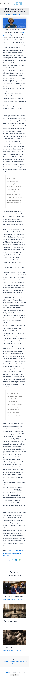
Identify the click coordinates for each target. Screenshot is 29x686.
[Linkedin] (16, 560)
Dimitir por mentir (11, 621)
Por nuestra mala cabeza (13, 596)
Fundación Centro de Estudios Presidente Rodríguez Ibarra (14, 661)
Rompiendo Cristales (8, 599)
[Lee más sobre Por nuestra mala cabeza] (14, 587)
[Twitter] (13, 560)
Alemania (12, 550)
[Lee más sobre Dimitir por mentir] (14, 611)
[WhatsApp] (20, 560)
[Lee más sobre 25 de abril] (14, 637)
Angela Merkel (19, 550)
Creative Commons (8, 672)
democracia (6, 553)
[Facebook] (9, 560)
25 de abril (7, 648)
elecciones (6, 556)
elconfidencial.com (15, 553)
